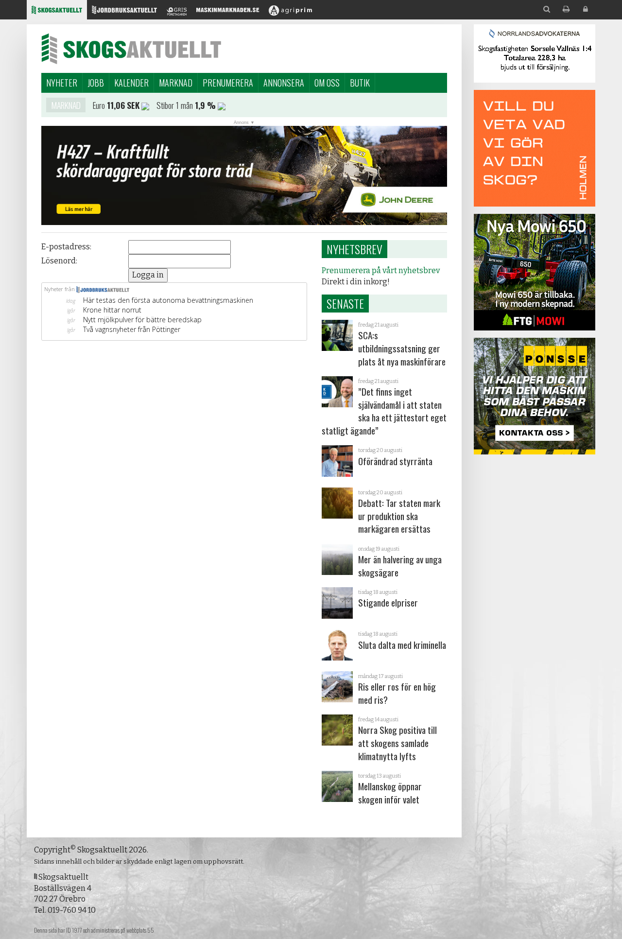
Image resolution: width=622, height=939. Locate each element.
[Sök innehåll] (546, 9)
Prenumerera (228, 82)
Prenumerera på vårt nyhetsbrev (381, 270)
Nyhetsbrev (354, 249)
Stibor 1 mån (174, 105)
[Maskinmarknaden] (227, 12)
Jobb (95, 82)
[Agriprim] (290, 12)
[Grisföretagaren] (176, 12)
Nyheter (61, 82)
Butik (360, 82)
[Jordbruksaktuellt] (124, 12)
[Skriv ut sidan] (566, 9)
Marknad (175, 82)
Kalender (131, 82)
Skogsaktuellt (131, 49)
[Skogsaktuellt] (57, 12)
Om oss (327, 82)
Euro (99, 105)
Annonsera (283, 82)
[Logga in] (585, 9)
